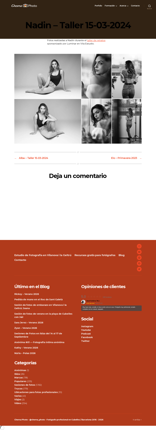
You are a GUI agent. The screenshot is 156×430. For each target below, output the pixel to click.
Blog (121, 255)
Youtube (86, 330)
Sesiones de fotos (24, 385)
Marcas (18, 377)
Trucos (18, 388)
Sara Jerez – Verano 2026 (28, 322)
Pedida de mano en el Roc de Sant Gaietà (38, 299)
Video (17, 403)
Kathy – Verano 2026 (26, 347)
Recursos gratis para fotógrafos (94, 255)
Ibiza (17, 374)
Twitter (85, 341)
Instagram (87, 326)
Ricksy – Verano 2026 (26, 294)
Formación (110, 6)
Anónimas (20, 370)
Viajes (17, 399)
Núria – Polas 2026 (25, 353)
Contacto (135, 6)
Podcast (86, 333)
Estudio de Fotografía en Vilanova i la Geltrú (42, 255)
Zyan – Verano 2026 (25, 328)
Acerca (123, 6)
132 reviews (107, 297)
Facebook (87, 337)
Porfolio (98, 6)
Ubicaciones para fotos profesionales (36, 392)
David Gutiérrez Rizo (93, 301)
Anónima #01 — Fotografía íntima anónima (39, 342)
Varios (18, 396)
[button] (47, 76)
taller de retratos (96, 40)
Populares (20, 381)
